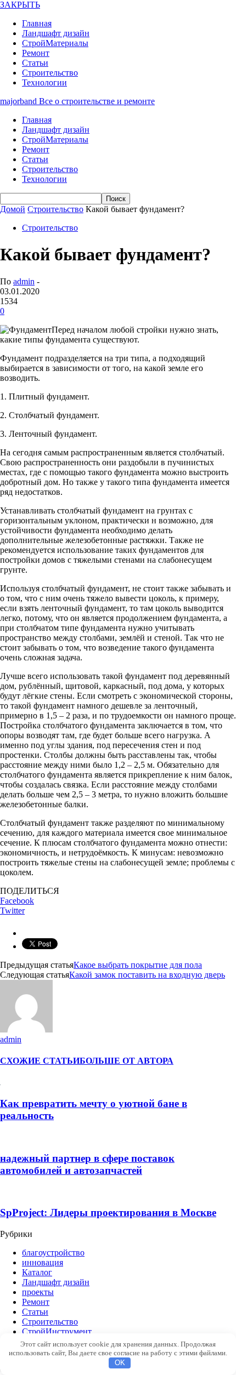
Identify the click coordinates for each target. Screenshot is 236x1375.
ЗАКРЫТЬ (20, 4)
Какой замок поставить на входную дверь (147, 974)
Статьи (35, 62)
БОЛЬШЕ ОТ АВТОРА (126, 1060)
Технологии (44, 82)
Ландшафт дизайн (55, 33)
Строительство (50, 72)
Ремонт (35, 53)
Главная (37, 23)
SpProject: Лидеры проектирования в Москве (108, 1212)
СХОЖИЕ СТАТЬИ (40, 1060)
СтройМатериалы (55, 43)
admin (24, 281)
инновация (42, 1262)
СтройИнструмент (57, 1331)
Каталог (37, 1272)
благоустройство (53, 1252)
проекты (38, 1292)
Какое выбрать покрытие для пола (138, 964)
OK (120, 1363)
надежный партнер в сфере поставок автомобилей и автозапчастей (87, 1164)
